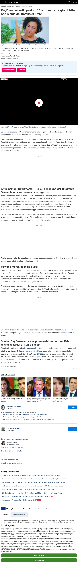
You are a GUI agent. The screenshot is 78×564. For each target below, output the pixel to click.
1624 (38, 530)
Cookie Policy (8, 551)
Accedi (75, 2)
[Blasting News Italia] (11, 2)
